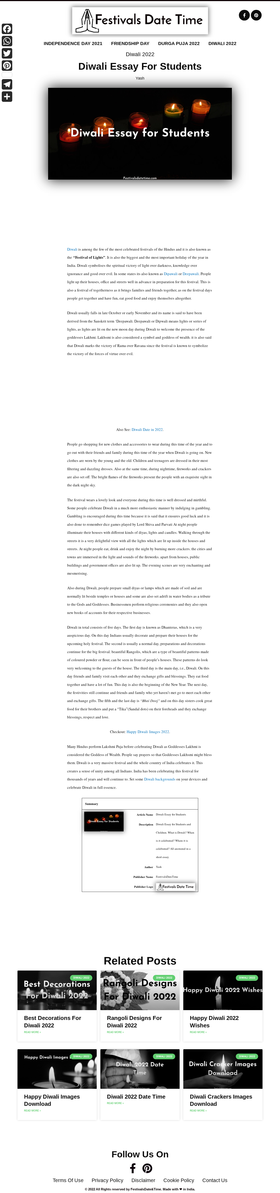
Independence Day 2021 (73, 43)
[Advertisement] (140, 214)
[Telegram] (7, 84)
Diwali (72, 249)
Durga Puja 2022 (179, 43)
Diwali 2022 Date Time (136, 1096)
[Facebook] (7, 29)
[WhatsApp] (7, 41)
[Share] (7, 96)
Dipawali (171, 273)
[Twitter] (7, 53)
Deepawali (191, 273)
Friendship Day (130, 43)
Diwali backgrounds (159, 779)
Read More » (32, 1032)
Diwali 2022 (222, 43)
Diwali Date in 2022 (147, 429)
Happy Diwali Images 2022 (148, 731)
